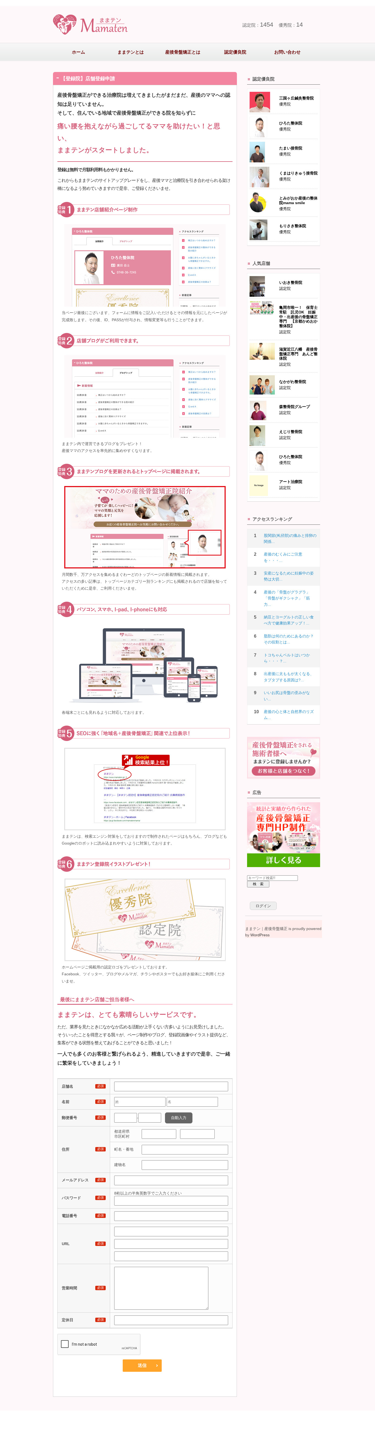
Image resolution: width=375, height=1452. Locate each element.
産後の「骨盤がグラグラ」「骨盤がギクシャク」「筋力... (287, 598)
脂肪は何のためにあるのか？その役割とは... (289, 639)
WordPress (260, 935)
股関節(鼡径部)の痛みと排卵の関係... (290, 538)
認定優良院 (235, 52)
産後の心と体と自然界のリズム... (289, 714)
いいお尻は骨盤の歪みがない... (287, 695)
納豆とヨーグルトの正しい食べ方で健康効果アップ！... (289, 620)
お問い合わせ (287, 52)
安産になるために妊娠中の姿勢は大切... (289, 576)
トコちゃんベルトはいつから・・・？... (287, 658)
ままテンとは (130, 52)
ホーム (78, 52)
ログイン (263, 906)
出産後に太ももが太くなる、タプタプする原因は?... (289, 676)
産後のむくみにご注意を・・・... (283, 557)
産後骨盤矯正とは (182, 52)
